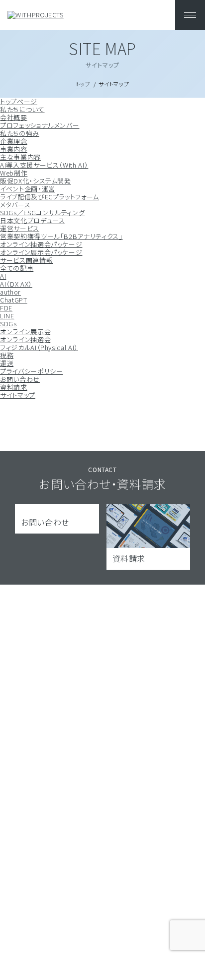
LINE (7, 315)
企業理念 (13, 141)
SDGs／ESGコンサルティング (42, 212)
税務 (6, 355)
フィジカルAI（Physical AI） (39, 347)
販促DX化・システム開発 (35, 180)
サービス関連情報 (26, 260)
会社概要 (13, 117)
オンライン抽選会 (25, 339)
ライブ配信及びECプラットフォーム (49, 196)
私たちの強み (19, 133)
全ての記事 (16, 268)
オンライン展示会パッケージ (41, 252)
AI (3, 276)
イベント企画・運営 (27, 188)
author (10, 292)
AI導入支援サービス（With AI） (44, 165)
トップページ (18, 101)
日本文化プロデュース (32, 220)
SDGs (8, 323)
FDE (6, 307)
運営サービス (19, 228)
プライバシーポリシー (31, 371)
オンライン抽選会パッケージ (41, 244)
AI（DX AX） (16, 284)
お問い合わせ (20, 379)
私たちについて (22, 109)
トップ (83, 84)
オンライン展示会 (25, 331)
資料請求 (13, 387)
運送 (6, 363)
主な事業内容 (20, 157)
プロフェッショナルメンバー (39, 125)
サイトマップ (17, 395)
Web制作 (13, 173)
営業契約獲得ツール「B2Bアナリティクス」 (61, 236)
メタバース (15, 204)
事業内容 (13, 149)
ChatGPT (13, 299)
